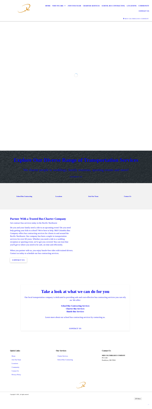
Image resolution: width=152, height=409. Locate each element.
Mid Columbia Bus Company (137, 18)
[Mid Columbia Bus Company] (17, 8)
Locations (132, 6)
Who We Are (58, 6)
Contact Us (144, 11)
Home (48, 6)
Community (143, 6)
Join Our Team (74, 6)
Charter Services (91, 6)
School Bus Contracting (113, 6)
